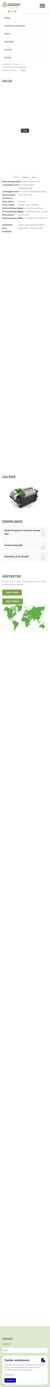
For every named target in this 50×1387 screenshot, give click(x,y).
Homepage (6, 64)
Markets (16, 64)
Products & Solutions (9, 70)
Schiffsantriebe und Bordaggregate (14, 67)
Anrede (6, 1344)
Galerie (7, 33)
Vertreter (8, 49)
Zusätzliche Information (14, 25)
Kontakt (7, 57)
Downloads (9, 41)
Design (7, 18)
